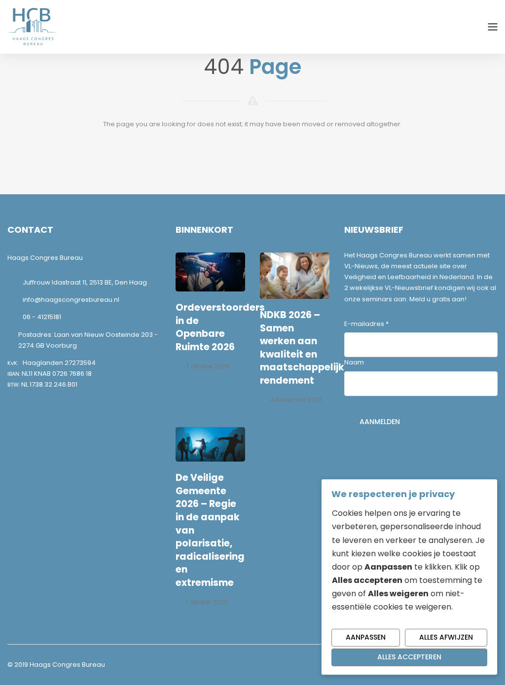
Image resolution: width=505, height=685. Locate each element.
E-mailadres (366, 323)
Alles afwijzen (446, 637)
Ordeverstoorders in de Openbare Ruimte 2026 (220, 327)
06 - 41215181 (42, 317)
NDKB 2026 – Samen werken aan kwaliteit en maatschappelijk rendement (302, 347)
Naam (354, 362)
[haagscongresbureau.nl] (32, 26)
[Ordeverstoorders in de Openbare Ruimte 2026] (210, 271)
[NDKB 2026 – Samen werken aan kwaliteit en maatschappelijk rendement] (294, 275)
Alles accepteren (409, 657)
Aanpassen (366, 637)
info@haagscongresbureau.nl (71, 299)
